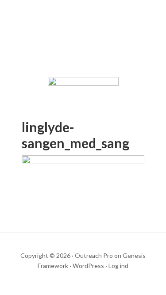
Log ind (118, 265)
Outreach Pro (94, 255)
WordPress (88, 265)
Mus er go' (83, 40)
